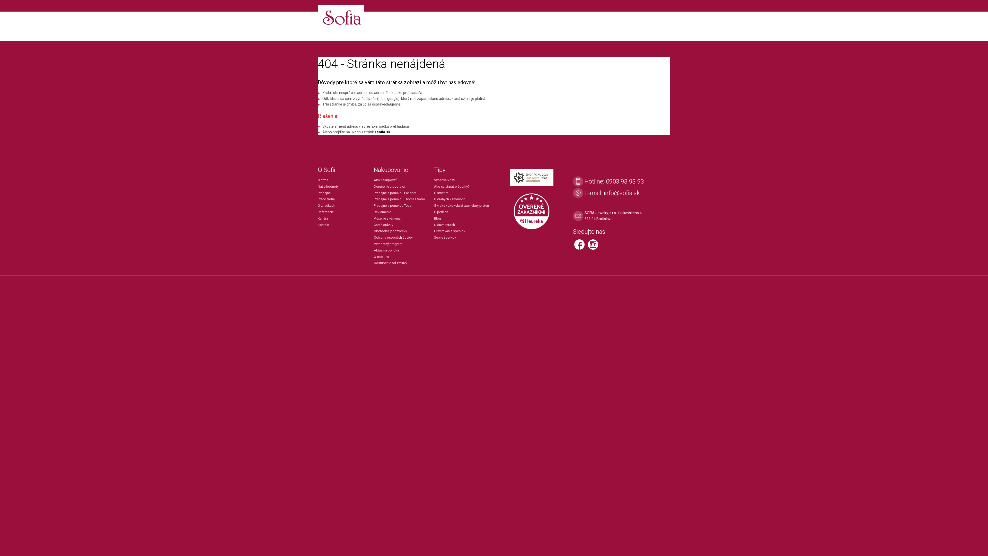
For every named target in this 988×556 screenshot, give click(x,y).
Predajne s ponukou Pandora (395, 193)
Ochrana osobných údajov (393, 237)
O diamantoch (444, 225)
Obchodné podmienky (390, 231)
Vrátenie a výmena (387, 218)
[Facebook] (581, 247)
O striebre (441, 193)
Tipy (439, 169)
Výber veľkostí (444, 180)
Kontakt (323, 225)
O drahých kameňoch (449, 199)
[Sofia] (341, 15)
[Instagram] (594, 247)
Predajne (324, 193)
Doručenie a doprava (389, 186)
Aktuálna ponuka (386, 250)
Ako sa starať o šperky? (452, 186)
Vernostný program (388, 244)
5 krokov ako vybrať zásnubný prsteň (461, 205)
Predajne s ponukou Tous (392, 205)
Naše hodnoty (328, 186)
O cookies (381, 257)
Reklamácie (382, 212)
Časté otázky (383, 225)
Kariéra (323, 218)
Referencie (326, 212)
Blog (437, 218)
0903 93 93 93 (625, 181)
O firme (323, 180)
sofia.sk (383, 132)
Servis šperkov (445, 237)
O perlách (441, 212)
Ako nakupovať (385, 180)
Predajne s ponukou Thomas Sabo (399, 199)
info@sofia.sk (622, 193)
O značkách (326, 205)
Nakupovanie (391, 169)
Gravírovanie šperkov (449, 231)
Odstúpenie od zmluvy (390, 263)
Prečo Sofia (326, 199)
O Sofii (326, 169)
